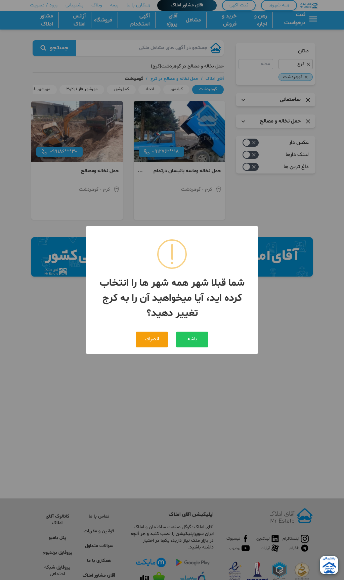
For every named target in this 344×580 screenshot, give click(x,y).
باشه (192, 339)
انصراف (152, 339)
